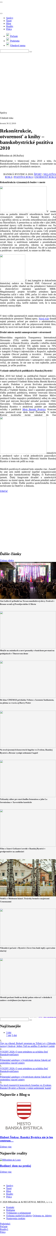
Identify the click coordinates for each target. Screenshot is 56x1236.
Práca (9, 29)
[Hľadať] (1, 13)
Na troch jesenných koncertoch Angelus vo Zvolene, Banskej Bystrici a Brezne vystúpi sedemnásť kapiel (26, 1086)
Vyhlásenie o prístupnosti (18, 1213)
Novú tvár (44, 318)
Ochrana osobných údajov (19, 1215)
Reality (9, 26)
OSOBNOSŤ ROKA (45, 177)
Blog (8, 23)
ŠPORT (38, 174)
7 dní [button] (8, 1035)
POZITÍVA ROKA (23, 177)
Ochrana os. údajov (42, 1215)
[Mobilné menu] (1, 2)
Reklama (10, 1210)
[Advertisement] (28, 80)
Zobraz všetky (7, 560)
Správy (9, 18)
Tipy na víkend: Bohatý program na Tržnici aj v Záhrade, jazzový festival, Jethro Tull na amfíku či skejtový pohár (28, 1044)
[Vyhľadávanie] (30, 51)
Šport (9, 20)
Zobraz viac (6, 1146)
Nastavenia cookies (15, 1218)
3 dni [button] (8, 1032)
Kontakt (10, 1207)
